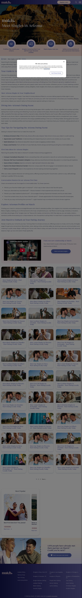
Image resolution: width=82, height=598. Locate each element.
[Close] (64, 61)
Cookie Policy (47, 68)
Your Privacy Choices (56, 73)
